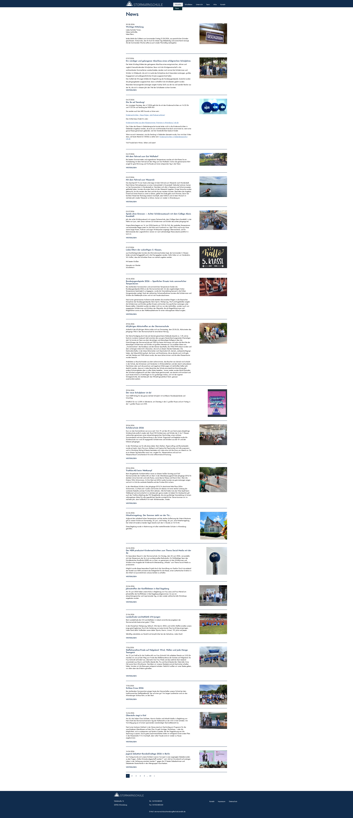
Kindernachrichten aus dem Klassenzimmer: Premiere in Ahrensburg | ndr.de (152, 122)
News (177, 8)
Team (208, 4)
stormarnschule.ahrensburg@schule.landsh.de (169, 811)
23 (150, 776)
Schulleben (188, 4)
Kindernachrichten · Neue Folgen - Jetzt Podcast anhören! (145, 115)
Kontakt (222, 4)
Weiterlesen (131, 90)
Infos (215, 4)
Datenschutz (233, 801)
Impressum (221, 801)
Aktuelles (178, 4)
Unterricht (199, 4)
